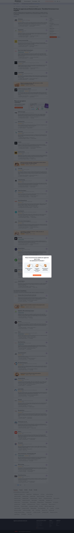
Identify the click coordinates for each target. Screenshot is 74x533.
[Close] (50, 256)
